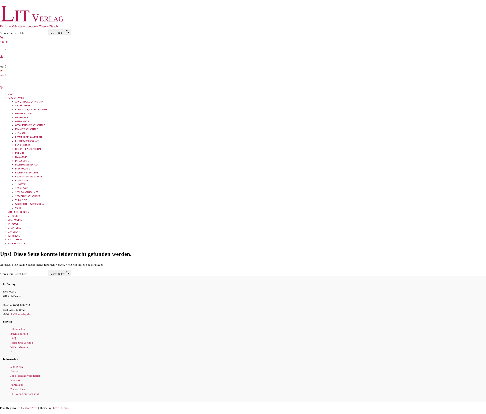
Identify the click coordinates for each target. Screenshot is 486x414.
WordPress (31, 407)
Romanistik (21, 180)
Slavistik (20, 184)
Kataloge (13, 223)
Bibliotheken (15, 239)
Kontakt (15, 380)
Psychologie (22, 168)
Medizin (19, 152)
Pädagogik (21, 156)
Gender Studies (23, 113)
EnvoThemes (61, 407)
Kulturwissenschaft (27, 141)
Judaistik (20, 133)
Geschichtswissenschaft (30, 125)
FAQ (13, 338)
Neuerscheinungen (18, 212)
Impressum (17, 384)
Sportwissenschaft (26, 192)
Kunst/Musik (22, 144)
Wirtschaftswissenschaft (31, 204)
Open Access (15, 219)
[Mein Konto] (1, 56)
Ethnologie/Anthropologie (31, 109)
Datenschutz (17, 389)
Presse (14, 371)
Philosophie (22, 160)
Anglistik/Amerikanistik (29, 101)
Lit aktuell (14, 227)
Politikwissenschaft (27, 164)
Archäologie (22, 105)
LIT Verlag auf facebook (24, 393)
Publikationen (16, 97)
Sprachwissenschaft (27, 196)
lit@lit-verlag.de (20, 314)
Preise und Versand (21, 342)
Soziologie (21, 188)
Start (11, 93)
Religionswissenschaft (28, 176)
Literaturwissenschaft (29, 148)
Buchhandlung (16, 243)
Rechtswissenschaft (27, 172)
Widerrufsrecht (19, 347)
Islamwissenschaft (26, 129)
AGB (13, 351)
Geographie (21, 117)
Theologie (21, 200)
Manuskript (14, 231)
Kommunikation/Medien (28, 137)
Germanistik (22, 121)
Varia (18, 208)
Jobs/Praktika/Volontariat (25, 375)
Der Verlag (14, 235)
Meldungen (14, 216)
